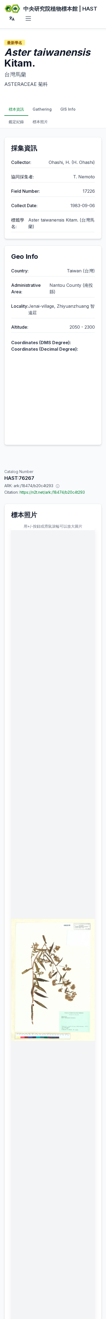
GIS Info (68, 109)
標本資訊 (16, 109)
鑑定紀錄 (16, 121)
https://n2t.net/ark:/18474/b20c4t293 (52, 492)
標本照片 (40, 121)
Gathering (42, 109)
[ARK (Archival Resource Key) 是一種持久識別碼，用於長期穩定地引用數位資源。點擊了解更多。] (57, 486)
